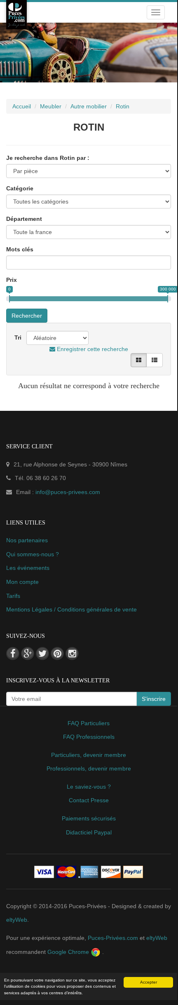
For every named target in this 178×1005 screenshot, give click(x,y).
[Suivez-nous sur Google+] (27, 653)
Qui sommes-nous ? (32, 554)
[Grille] (139, 360)
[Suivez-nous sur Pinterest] (57, 653)
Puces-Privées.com (113, 938)
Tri (17, 337)
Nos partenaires (27, 540)
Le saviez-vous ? (89, 786)
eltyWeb (16, 919)
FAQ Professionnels (89, 736)
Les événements (27, 568)
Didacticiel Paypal (89, 832)
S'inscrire (154, 699)
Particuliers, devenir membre (88, 755)
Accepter (148, 982)
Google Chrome (69, 952)
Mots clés (19, 249)
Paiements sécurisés (89, 818)
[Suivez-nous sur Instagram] (72, 653)
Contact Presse (89, 800)
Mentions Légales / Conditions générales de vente (71, 609)
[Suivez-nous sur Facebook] (12, 653)
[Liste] (154, 360)
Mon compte (22, 582)
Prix (11, 279)
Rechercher (27, 315)
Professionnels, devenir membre (89, 768)
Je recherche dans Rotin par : (47, 158)
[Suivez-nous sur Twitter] (42, 653)
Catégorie (19, 188)
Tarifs (13, 596)
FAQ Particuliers (89, 723)
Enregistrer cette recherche (91, 349)
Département (24, 219)
